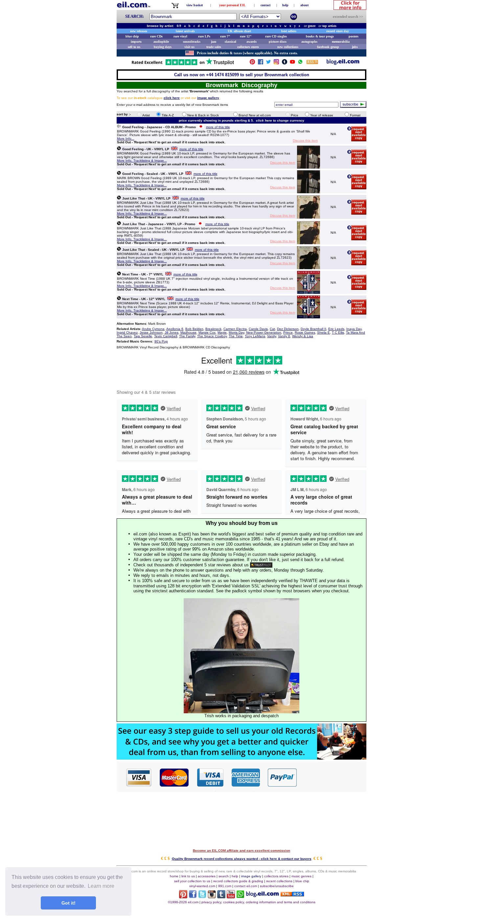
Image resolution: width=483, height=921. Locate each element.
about (304, 5)
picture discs (278, 41)
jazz (213, 41)
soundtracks (191, 41)
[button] (332, 777)
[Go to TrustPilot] (183, 64)
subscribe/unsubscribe (277, 886)
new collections (287, 47)
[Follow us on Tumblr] (284, 63)
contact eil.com (245, 886)
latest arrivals (185, 31)
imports (136, 41)
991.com (224, 886)
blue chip (132, 36)
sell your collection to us (192, 881)
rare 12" (246, 36)
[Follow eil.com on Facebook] (193, 896)
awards (251, 41)
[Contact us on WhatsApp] (300, 63)
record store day (337, 31)
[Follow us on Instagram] (276, 63)
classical (230, 41)
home (174, 876)
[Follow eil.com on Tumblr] (221, 896)
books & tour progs (320, 36)
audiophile (161, 41)
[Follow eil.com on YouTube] (231, 896)
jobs (355, 47)
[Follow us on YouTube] (292, 63)
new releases (138, 31)
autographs (309, 41)
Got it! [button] (68, 903)
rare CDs (156, 36)
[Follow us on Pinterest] (252, 63)
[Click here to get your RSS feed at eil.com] (312, 63)
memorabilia (341, 41)
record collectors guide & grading (238, 881)
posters (353, 36)
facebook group (328, 47)
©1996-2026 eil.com (183, 902)
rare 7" (225, 36)
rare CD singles (276, 36)
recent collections (279, 881)
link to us (188, 876)
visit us (189, 47)
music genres (301, 876)
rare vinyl (180, 36)
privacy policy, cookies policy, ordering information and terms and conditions (258, 902)
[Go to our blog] (343, 63)
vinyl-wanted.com (202, 886)
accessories (207, 876)
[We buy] (241, 758)
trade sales (213, 47)
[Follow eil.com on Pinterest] (183, 896)
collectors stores (248, 47)
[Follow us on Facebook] (260, 63)
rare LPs (204, 36)
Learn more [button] (101, 886)
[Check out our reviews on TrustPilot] (261, 564)
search (223, 876)
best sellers (288, 31)
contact (265, 5)
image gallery (251, 876)
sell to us (134, 47)
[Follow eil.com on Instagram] (212, 896)
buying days (163, 47)
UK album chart (239, 31)
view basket (194, 5)
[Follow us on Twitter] (268, 63)
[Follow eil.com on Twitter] (202, 896)
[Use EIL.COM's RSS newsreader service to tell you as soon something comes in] (292, 894)
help (285, 5)
